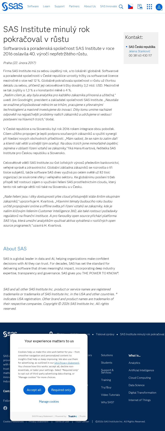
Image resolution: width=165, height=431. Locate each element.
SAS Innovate (108, 6)
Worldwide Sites (130, 6)
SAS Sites (149, 6)
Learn (46, 6)
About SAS (15, 249)
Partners (74, 6)
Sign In (159, 7)
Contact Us (139, 6)
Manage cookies (49, 401)
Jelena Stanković (139, 51)
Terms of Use (62, 421)
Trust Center (82, 421)
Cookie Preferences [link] (13, 421)
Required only (61, 390)
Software (33, 6)
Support (60, 6)
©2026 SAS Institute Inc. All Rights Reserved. (120, 421)
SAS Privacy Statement (66, 362)
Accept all (34, 390)
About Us (90, 6)
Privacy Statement (38, 421)
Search (121, 6)
